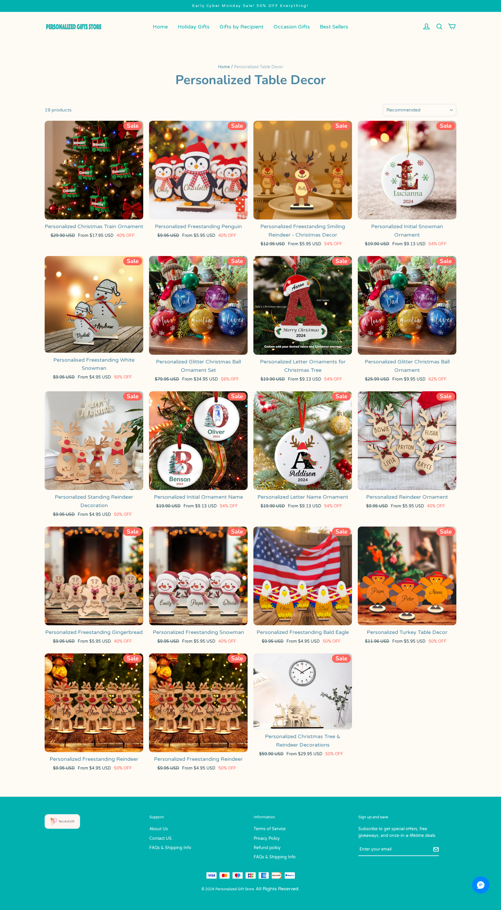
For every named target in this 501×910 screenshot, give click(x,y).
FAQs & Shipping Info (170, 847)
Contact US (160, 838)
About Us (158, 828)
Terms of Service (270, 828)
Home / (225, 66)
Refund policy (267, 847)
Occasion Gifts (291, 27)
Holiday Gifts (194, 27)
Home (160, 27)
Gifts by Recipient (241, 27)
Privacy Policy (267, 838)
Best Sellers (334, 27)
